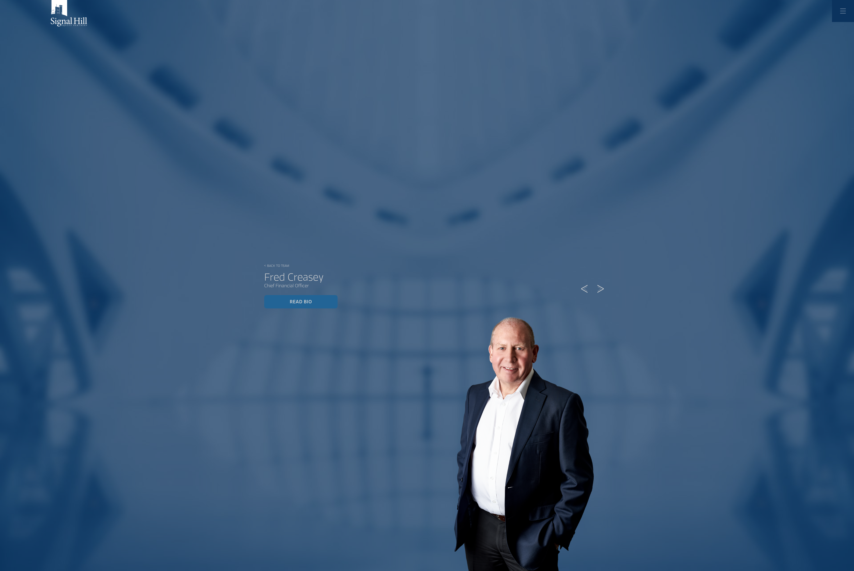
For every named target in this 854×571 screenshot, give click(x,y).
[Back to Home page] (69, 13)
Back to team (276, 265)
